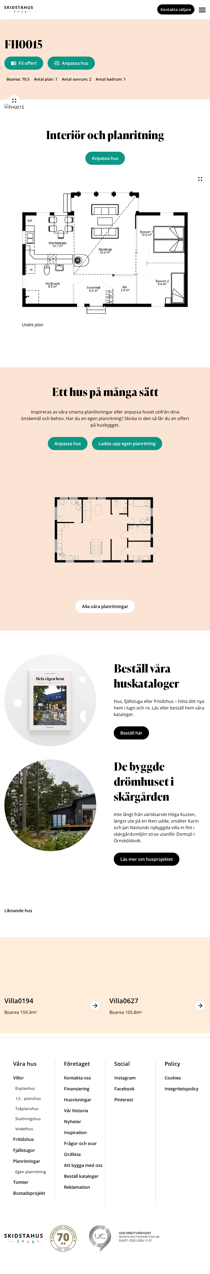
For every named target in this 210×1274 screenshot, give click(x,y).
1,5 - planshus (28, 1098)
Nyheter (72, 1122)
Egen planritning (30, 1171)
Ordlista (72, 1154)
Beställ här (131, 733)
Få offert (28, 63)
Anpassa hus (75, 63)
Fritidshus (23, 1139)
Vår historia (76, 1111)
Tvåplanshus (27, 1108)
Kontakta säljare (176, 9)
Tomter (20, 1182)
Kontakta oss (77, 1078)
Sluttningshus (28, 1118)
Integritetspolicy (182, 1089)
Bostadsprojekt (29, 1193)
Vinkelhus (24, 1128)
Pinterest (123, 1100)
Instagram (125, 1078)
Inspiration (75, 1132)
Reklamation (77, 1187)
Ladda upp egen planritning (127, 444)
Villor (18, 1078)
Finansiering (76, 1089)
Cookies (173, 1078)
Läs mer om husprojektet (146, 859)
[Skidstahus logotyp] (18, 9)
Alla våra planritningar (105, 606)
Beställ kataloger (81, 1176)
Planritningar (26, 1161)
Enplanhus (25, 1088)
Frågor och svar (80, 1143)
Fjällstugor (24, 1150)
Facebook (124, 1089)
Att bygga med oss (83, 1165)
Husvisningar (77, 1100)
